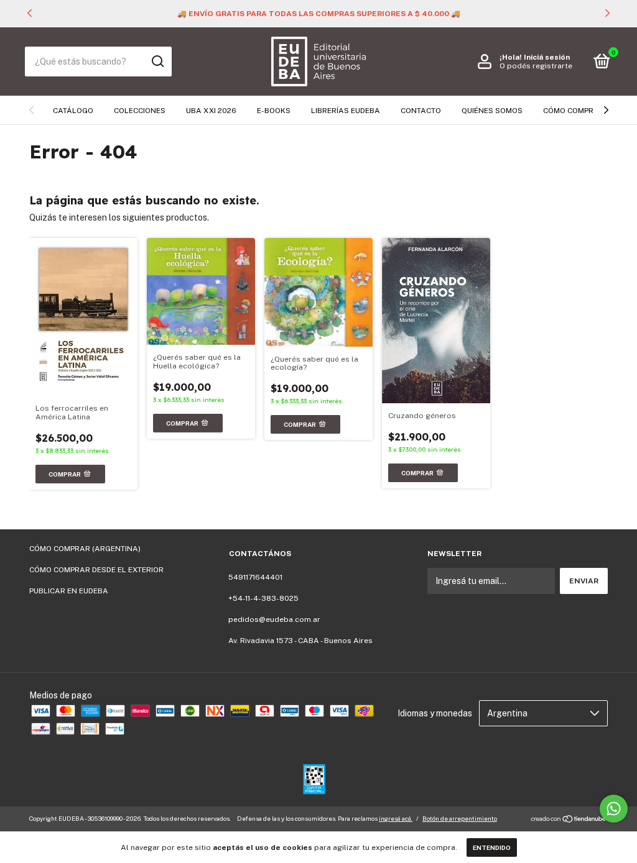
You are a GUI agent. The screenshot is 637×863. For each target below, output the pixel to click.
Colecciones (139, 110)
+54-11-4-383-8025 (263, 598)
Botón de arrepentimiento (459, 818)
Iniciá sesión (547, 57)
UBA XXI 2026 (211, 110)
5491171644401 (255, 577)
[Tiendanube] (569, 820)
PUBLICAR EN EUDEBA (68, 591)
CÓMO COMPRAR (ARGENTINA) (85, 548)
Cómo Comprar (573, 110)
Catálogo (73, 110)
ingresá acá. (395, 818)
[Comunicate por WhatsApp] (614, 809)
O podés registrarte (536, 66)
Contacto (421, 110)
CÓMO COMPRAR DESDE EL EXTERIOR (96, 569)
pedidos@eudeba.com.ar (274, 619)
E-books (274, 110)
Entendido (492, 847)
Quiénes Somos (492, 110)
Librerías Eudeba (345, 110)
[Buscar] (157, 61)
